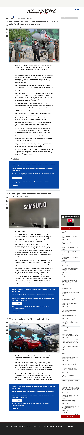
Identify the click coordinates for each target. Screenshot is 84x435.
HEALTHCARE (13, 18)
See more (70, 416)
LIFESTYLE (52, 16)
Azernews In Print (49, 426)
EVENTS (7, 18)
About (8, 426)
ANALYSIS (47, 16)
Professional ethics (18, 426)
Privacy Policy (60, 426)
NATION (7, 16)
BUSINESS (16, 16)
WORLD (11, 16)
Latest (70, 228)
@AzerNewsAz (38, 181)
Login (77, 9)
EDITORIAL (42, 16)
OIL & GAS (21, 16)
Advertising (37, 426)
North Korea (16, 158)
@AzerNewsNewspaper (18, 183)
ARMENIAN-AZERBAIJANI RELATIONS (31, 16)
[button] (7, 21)
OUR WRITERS (29, 18)
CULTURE (18, 18)
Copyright (70, 426)
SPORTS (23, 18)
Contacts (29, 426)
